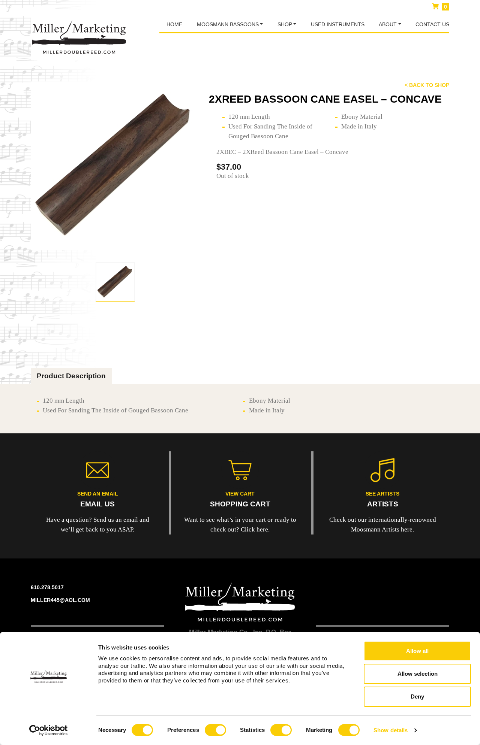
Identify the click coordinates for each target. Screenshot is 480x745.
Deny (417, 696)
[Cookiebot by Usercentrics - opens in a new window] (48, 730)
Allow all (417, 651)
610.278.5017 (47, 587)
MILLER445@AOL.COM (60, 600)
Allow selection (418, 673)
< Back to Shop (427, 85)
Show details (391, 730)
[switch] (215, 730)
